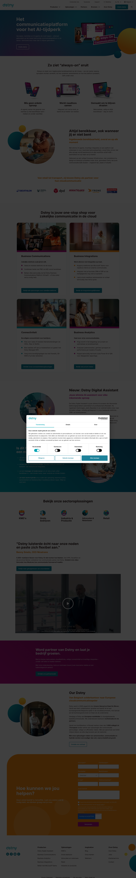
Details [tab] (68, 424)
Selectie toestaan (68, 458)
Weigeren (41, 458)
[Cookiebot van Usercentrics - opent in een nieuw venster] (99, 418)
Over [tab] (95, 424)
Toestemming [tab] (40, 424)
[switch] (57, 450)
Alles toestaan (94, 458)
